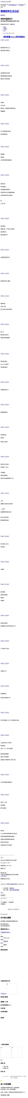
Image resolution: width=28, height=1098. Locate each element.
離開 (8, 1095)
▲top (2, 892)
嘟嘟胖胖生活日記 (10, 11)
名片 (4, 30)
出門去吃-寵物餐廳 (14, 890)
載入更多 (3, 895)
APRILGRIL (4, 876)
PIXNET (6, 1076)
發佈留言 (3, 904)
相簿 (4, 27)
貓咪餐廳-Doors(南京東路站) (14, 37)
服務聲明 (16, 1077)
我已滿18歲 (3, 1095)
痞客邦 (12, 884)
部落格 (5, 29)
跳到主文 (3, 15)
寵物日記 (12, 24)
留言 (15, 884)
